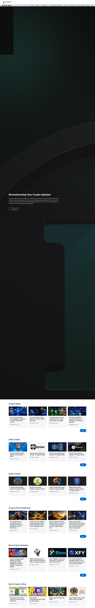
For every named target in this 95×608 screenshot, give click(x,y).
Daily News (72, 5)
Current (66, 5)
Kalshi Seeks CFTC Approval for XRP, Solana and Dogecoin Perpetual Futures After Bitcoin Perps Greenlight (77, 525)
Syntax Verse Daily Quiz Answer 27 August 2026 (37, 454)
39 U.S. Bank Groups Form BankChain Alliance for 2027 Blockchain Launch (17, 420)
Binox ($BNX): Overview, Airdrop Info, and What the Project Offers (57, 560)
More (83, 430)
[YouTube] (10, 5)
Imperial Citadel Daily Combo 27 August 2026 (17, 488)
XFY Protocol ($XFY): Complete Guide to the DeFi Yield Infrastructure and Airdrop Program (77, 561)
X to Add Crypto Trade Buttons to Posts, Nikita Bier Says (37, 419)
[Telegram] (8, 5)
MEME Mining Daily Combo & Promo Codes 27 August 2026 (76, 489)
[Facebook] (2, 5)
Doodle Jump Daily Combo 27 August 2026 (37, 488)
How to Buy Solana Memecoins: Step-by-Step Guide (38, 599)
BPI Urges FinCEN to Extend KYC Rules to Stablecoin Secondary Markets (76, 420)
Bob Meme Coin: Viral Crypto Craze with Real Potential (17, 599)
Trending (44, 5)
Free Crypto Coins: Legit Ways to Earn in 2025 (76, 598)
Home (32, 5)
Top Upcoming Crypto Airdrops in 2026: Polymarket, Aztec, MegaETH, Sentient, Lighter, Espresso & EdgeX (17, 562)
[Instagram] (4, 5)
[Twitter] (6, 5)
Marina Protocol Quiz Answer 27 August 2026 (76, 454)
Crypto (37, 5)
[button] (39, 5)
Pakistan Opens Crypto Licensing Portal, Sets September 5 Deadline (56, 419)
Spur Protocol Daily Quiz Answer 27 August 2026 (57, 454)
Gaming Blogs (80, 5)
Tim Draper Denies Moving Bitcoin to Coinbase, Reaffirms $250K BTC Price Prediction (16, 525)
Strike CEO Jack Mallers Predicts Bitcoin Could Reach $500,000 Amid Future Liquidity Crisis (37, 524)
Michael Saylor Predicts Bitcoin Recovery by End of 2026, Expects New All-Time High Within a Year (57, 525)
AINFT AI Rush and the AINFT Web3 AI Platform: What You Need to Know (37, 560)
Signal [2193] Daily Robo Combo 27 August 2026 (57, 488)
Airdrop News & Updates (56, 5)
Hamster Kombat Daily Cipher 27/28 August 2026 (17, 454)
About (87, 5)
